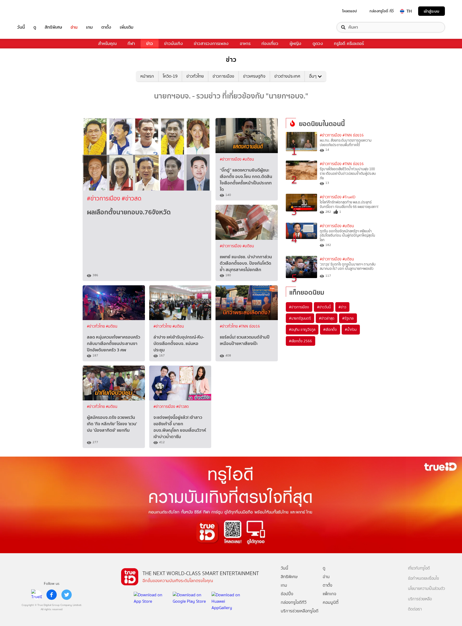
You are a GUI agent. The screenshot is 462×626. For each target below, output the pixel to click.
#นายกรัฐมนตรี (300, 318)
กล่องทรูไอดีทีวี (293, 602)
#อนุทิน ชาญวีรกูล (302, 329)
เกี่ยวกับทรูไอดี (419, 568)
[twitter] (66, 594)
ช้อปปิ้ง (287, 594)
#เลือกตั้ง (330, 329)
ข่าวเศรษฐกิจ (254, 76)
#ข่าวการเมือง (104, 198)
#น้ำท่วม (351, 329)
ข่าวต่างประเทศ (287, 76)
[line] (36, 594)
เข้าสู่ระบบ (431, 11)
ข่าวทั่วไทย (195, 76)
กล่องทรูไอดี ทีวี (381, 11)
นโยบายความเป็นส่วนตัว (426, 588)
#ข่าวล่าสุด (326, 318)
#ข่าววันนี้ (324, 307)
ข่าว (149, 43)
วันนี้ (21, 27)
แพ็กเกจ (329, 594)
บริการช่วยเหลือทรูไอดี (299, 611)
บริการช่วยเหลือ (420, 599)
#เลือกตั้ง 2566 (300, 341)
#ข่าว (342, 307)
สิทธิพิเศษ (53, 27)
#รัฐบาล (348, 318)
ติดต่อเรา (415, 609)
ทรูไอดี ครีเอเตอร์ (349, 43)
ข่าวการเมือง (223, 76)
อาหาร (245, 43)
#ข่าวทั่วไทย (96, 326)
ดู (34, 27)
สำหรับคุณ (107, 43)
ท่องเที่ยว (269, 43)
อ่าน (74, 27)
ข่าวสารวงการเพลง (211, 43)
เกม (89, 27)
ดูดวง (318, 43)
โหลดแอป (349, 11)
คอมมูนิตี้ (330, 602)
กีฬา (131, 43)
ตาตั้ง (106, 27)
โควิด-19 (170, 76)
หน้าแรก (147, 76)
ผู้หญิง (295, 43)
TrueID (33, 11)
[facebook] (51, 594)
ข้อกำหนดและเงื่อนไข (423, 578)
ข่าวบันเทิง (173, 43)
